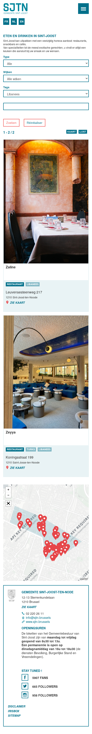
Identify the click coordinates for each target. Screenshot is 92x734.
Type (6, 56)
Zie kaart (17, 302)
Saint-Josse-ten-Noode (21, 8)
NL (14, 21)
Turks (31, 449)
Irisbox (13, 711)
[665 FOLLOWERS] (25, 686)
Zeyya (11, 432)
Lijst (83, 131)
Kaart (71, 131)
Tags (6, 87)
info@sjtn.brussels (38, 617)
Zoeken (11, 122)
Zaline (11, 267)
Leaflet (84, 578)
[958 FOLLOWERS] (25, 695)
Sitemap (14, 715)
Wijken (7, 72)
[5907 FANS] (25, 677)
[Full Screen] (8, 503)
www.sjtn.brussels (38, 621)
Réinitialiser (34, 122)
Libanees (33, 284)
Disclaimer (16, 706)
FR (6, 21)
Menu (83, 8)
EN (22, 21)
